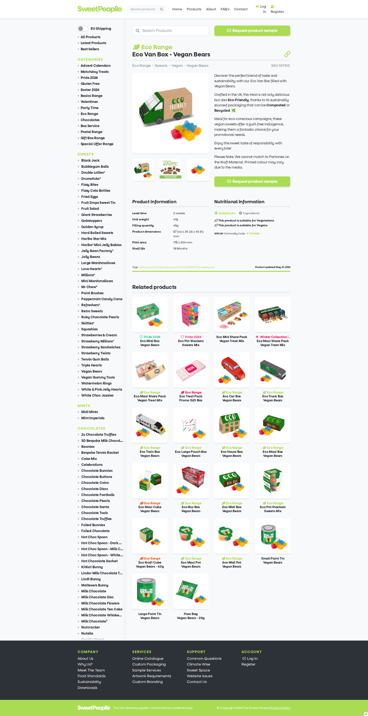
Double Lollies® (93, 173)
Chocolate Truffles (96, 519)
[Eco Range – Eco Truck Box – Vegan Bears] (272, 370)
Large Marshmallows (98, 263)
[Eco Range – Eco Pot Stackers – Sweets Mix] (272, 480)
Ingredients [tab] (250, 213)
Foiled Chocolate (95, 531)
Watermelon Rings (96, 383)
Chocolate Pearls (95, 501)
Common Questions (204, 658)
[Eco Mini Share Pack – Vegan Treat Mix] (232, 314)
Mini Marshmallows (97, 281)
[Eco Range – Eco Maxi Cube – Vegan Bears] (150, 480)
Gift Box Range (93, 138)
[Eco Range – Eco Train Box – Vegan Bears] (150, 425)
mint (177, 267)
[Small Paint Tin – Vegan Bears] (272, 536)
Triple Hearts (91, 365)
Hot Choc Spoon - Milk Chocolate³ (102, 549)
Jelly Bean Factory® (97, 251)
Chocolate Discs (94, 489)
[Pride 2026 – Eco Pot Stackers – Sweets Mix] (191, 314)
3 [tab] (175, 148)
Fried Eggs (89, 197)
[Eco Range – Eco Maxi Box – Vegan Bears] (272, 425)
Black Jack (90, 161)
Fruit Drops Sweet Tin (98, 203)
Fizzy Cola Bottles (95, 191)
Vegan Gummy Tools (98, 377)
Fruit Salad (90, 209)
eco (147, 267)
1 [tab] (165, 148)
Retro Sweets (92, 311)
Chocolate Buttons (96, 477)
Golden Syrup (92, 227)
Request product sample (255, 30)
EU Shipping (101, 28)
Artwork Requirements (151, 676)
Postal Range (91, 132)
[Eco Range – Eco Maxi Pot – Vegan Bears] (191, 536)
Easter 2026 (90, 90)
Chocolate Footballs (97, 495)
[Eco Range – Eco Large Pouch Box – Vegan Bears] (191, 425)
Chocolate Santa (95, 507)
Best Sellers (90, 49)
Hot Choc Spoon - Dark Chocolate (102, 543)
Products (194, 9)
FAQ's (225, 9)
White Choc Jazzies (97, 396)
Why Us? (85, 664)
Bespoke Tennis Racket (100, 453)
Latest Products (93, 43)
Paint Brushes (92, 293)
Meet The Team (91, 670)
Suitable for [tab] (227, 213)
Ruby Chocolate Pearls (100, 317)
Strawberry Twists (95, 353)
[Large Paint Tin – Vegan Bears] (150, 591)
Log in (263, 9)
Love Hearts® (91, 269)
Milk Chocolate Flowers (100, 603)
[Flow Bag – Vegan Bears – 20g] (191, 591)
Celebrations (92, 465)
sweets (205, 267)
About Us (85, 658)
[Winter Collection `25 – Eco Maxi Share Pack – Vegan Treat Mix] (272, 314)
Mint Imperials (92, 418)
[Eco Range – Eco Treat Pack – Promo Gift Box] (191, 370)
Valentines (89, 102)
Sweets (161, 65)
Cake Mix (89, 459)
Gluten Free (90, 84)
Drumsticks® (91, 179)
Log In (251, 658)
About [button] (211, 9)
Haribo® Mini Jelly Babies (101, 245)
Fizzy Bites (89, 185)
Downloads (87, 687)
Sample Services (146, 670)
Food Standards (92, 676)
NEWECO (194, 267)
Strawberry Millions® (97, 341)
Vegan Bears (91, 372)
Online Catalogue (147, 658)
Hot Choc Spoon (94, 537)
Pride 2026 (89, 78)
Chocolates (90, 120)
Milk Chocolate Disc (97, 597)
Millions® (88, 275)
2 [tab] (170, 148)
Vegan (177, 65)
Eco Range (89, 114)
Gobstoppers (91, 221)
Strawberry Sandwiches (100, 347)
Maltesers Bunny (94, 585)
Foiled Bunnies (93, 525)
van (212, 267)
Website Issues (200, 676)
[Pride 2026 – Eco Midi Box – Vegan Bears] (150, 314)
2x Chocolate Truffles (98, 435)
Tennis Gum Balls (95, 359)
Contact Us (197, 682)
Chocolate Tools (94, 513)
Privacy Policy (279, 708)
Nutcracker (90, 627)
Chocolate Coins (95, 483)
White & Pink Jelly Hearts (101, 390)
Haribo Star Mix (93, 239)
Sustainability (89, 682)
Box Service (90, 126)
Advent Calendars (96, 66)
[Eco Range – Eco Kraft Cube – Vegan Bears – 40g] (150, 536)
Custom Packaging (149, 664)
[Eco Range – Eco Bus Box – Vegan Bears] (191, 480)
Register (277, 12)
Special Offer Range (97, 144)
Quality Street (92, 639)
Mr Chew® (89, 287)
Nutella (87, 634)
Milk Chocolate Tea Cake (101, 609)
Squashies (89, 329)
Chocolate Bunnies (97, 471)
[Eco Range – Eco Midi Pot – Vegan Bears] (232, 536)
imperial (169, 267)
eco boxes (157, 267)
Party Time (90, 108)
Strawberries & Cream (99, 335)
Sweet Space (198, 670)
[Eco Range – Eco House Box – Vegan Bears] (232, 425)
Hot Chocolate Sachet (99, 561)
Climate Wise (198, 664)
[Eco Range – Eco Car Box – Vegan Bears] (232, 370)
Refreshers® (90, 305)
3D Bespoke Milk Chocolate (102, 441)
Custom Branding (147, 682)
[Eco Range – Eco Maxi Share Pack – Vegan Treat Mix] (150, 370)
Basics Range (92, 96)
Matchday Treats (95, 72)
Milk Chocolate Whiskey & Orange (102, 615)
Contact (241, 9)
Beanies (87, 447)
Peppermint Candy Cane (101, 299)
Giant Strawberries (96, 215)
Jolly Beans (90, 257)
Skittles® (87, 323)
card (142, 267)
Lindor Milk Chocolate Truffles (102, 573)
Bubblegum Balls (95, 167)
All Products (90, 37)
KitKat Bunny (92, 567)
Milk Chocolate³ (94, 621)
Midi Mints (89, 412)
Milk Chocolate (93, 591)
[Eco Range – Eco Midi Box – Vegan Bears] (232, 480)
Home (177, 9)
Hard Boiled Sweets (97, 233)
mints (184, 267)
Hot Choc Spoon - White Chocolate (102, 555)
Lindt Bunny (91, 579)
